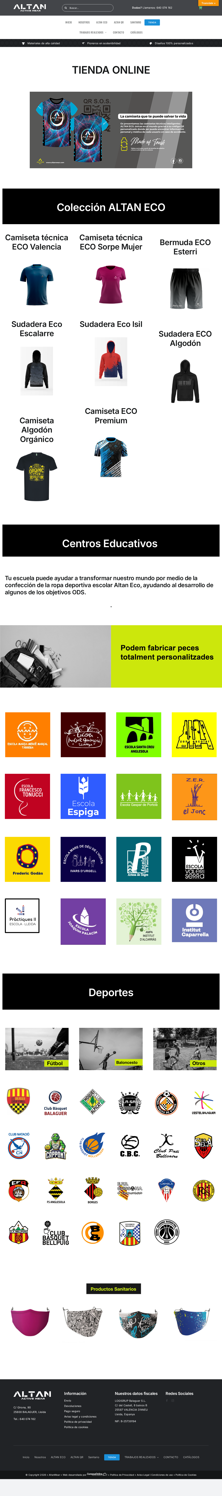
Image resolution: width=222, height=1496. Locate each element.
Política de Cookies (186, 1474)
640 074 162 (164, 7)
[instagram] (172, 1400)
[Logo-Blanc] (29, 5)
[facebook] (167, 1400)
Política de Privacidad (122, 1474)
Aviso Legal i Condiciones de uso (155, 1474)
